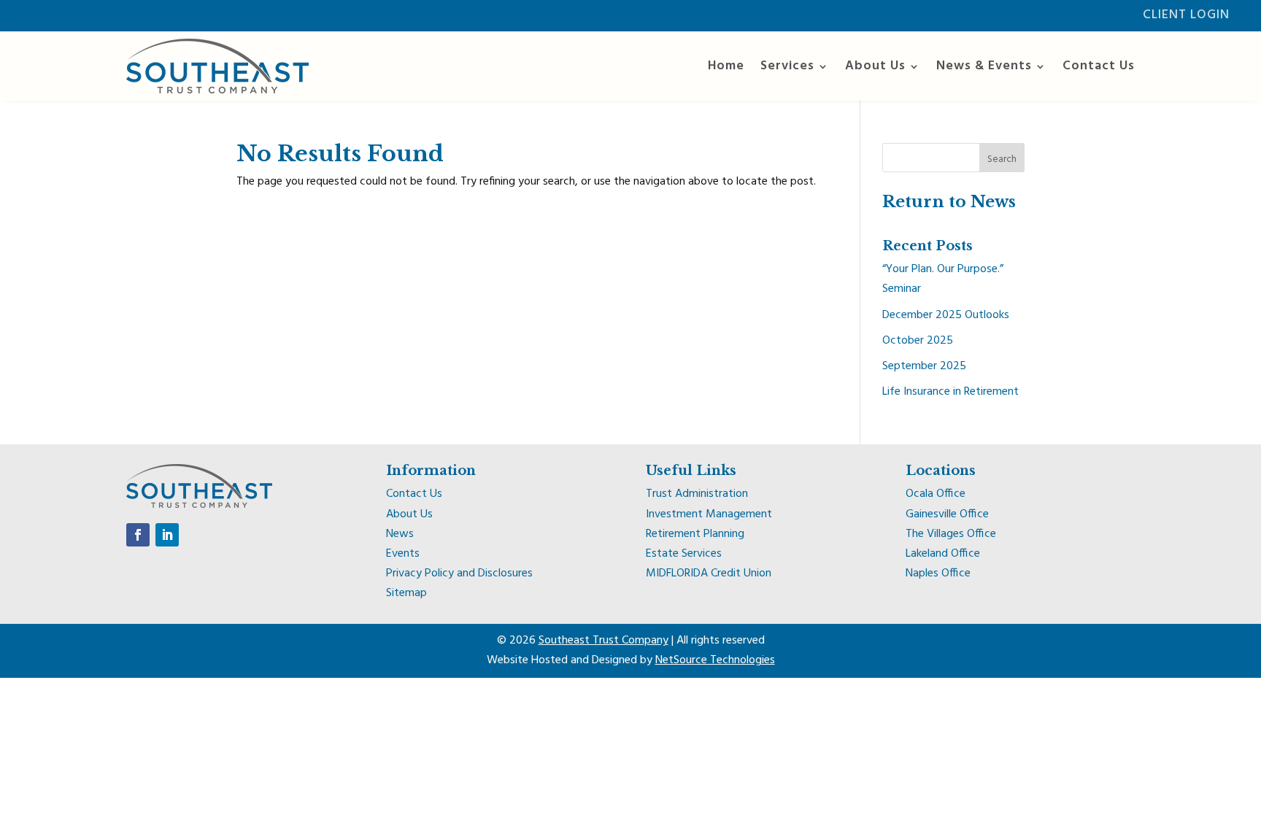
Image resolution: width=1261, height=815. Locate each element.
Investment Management (709, 514)
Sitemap (406, 593)
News (400, 534)
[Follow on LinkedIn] (167, 534)
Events (403, 553)
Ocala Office (935, 493)
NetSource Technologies (715, 660)
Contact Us (1099, 66)
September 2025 (924, 366)
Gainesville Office (947, 514)
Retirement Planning (695, 534)
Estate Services (684, 553)
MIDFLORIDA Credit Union (708, 573)
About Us (875, 66)
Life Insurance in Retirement (950, 391)
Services (787, 66)
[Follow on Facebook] (138, 534)
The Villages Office (951, 534)
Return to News (949, 202)
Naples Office (938, 573)
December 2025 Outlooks (945, 315)
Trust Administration (697, 493)
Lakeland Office (943, 553)
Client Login (1186, 15)
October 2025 (917, 340)
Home (726, 66)
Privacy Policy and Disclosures (459, 573)
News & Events (984, 66)
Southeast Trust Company (603, 640)
